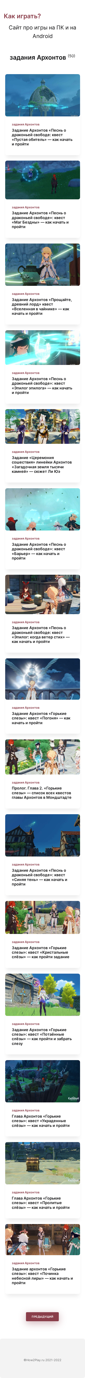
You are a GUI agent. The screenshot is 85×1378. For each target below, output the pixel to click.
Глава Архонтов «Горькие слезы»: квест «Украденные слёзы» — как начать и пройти (41, 1121)
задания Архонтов (25, 124)
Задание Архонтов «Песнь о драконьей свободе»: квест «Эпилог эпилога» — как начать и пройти (42, 385)
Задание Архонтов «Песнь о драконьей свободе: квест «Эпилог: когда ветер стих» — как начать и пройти (41, 634)
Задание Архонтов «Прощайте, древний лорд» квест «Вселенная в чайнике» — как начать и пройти (42, 306)
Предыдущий (42, 1317)
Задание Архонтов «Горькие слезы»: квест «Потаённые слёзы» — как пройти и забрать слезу (42, 1036)
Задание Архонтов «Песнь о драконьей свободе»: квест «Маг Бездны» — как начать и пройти (40, 220)
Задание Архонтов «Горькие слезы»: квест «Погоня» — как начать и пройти (41, 718)
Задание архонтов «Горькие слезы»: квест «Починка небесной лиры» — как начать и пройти (42, 1276)
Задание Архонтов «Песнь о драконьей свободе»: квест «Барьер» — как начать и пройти (39, 551)
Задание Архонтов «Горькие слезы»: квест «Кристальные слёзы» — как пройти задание (40, 952)
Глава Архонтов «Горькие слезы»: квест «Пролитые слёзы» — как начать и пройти (41, 1203)
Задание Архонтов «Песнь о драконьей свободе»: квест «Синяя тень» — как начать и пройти (39, 877)
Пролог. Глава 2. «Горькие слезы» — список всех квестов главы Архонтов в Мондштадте (42, 793)
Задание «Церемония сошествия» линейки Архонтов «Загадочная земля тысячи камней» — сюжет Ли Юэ (42, 464)
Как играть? (22, 16)
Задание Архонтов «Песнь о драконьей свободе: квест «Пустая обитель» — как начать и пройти (42, 137)
